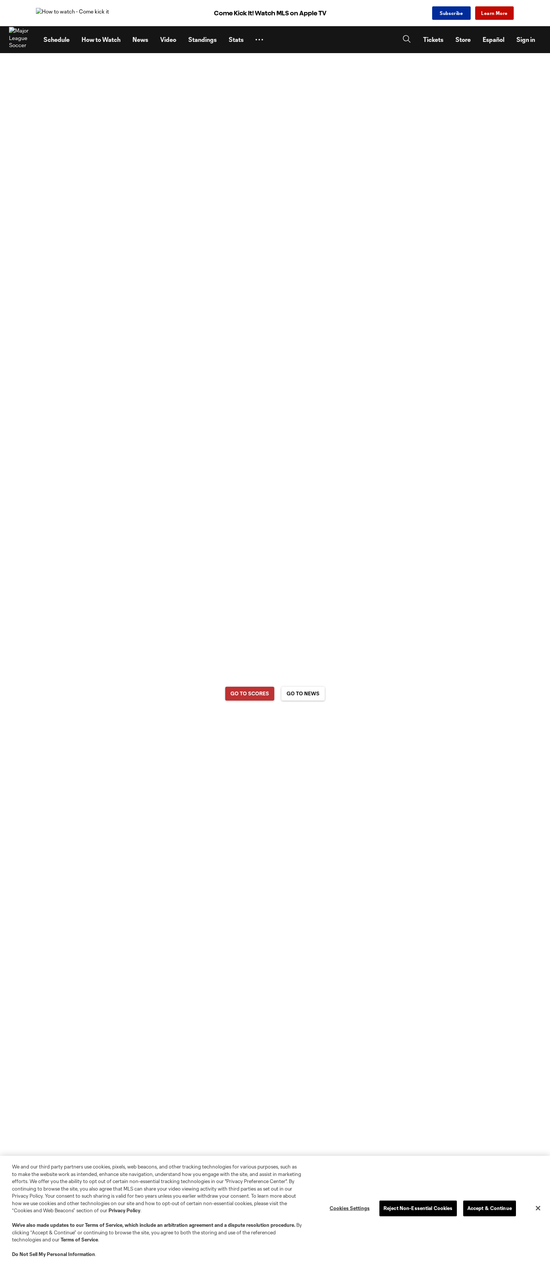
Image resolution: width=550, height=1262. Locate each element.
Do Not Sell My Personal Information (53, 1254)
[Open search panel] (406, 39)
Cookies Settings (350, 1208)
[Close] (538, 1208)
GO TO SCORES (249, 693)
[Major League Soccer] (21, 39)
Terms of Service (103, 1225)
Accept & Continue (489, 1208)
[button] (259, 39)
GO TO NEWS (303, 693)
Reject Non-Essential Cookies (418, 1208)
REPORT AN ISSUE (275, 723)
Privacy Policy (124, 1210)
